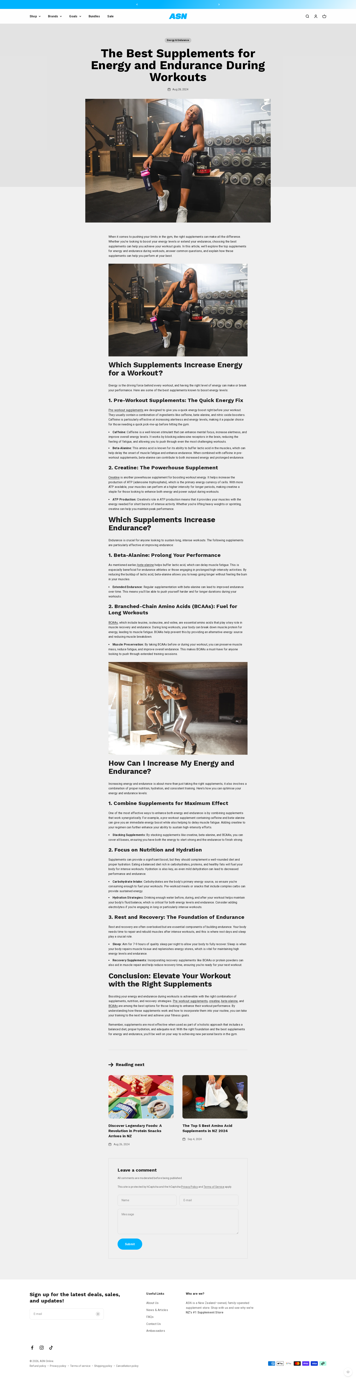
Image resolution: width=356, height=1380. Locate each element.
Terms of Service (214, 1186)
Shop (33, 16)
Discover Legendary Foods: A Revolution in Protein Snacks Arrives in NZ (135, 1130)
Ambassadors (155, 1331)
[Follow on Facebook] (32, 1347)
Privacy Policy (189, 1186)
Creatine (114, 477)
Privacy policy (58, 1365)
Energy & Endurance (178, 40)
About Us (152, 1303)
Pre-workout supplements (126, 410)
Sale (110, 16)
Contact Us (153, 1324)
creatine (214, 1001)
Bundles (94, 16)
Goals (73, 16)
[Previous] (137, 4)
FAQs (150, 1317)
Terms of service (80, 1365)
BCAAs (113, 622)
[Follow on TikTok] (51, 1347)
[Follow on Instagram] (41, 1347)
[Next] (219, 4)
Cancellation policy (127, 1365)
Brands (53, 16)
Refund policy (38, 1365)
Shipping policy (103, 1365)
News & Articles (157, 1310)
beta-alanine (145, 565)
